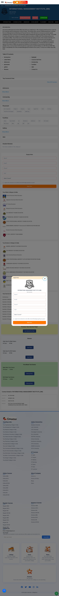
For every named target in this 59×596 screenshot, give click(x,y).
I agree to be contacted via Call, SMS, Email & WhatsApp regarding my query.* (30, 318)
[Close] (45, 279)
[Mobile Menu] (2, 2)
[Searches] (14, 2)
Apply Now (29, 322)
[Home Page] (8, 2)
